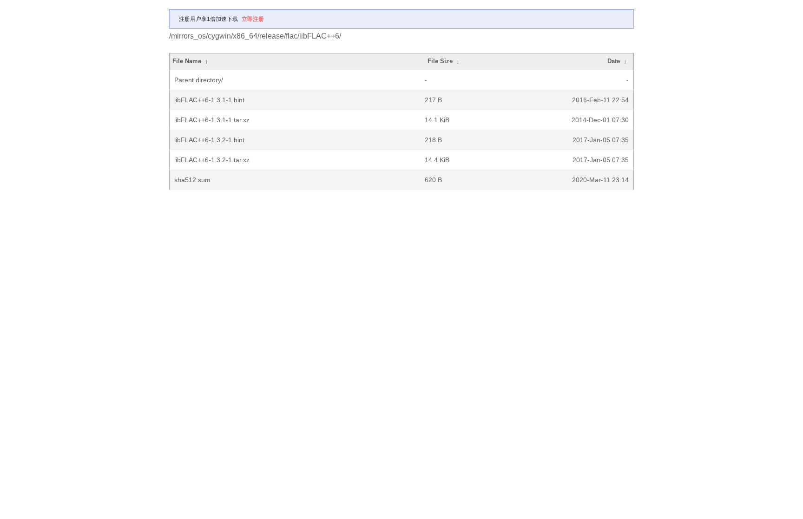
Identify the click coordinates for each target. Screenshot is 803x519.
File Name (186, 61)
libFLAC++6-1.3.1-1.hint (209, 100)
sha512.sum (192, 180)
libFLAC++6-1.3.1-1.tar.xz (212, 120)
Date (613, 61)
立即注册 (253, 19)
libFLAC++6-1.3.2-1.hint (209, 140)
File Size (440, 61)
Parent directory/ (198, 80)
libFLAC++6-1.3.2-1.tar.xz (212, 160)
